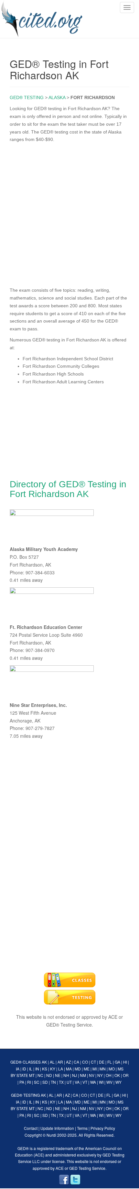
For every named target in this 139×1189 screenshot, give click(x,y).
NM (83, 1075)
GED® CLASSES (25, 1062)
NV (91, 1075)
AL (52, 1062)
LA (60, 1068)
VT (84, 1082)
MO (112, 1068)
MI (94, 1068)
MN (103, 1068)
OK (117, 1075)
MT (32, 1075)
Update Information (57, 1128)
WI (101, 1082)
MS (120, 1068)
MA (69, 1068)
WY (118, 1082)
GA (117, 1062)
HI (125, 1062)
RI (29, 1082)
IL (30, 1068)
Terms (82, 1128)
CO (85, 1062)
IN (37, 1068)
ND (49, 1075)
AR (60, 1062)
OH (109, 1075)
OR (126, 1075)
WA (93, 1082)
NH (66, 1075)
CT (93, 1062)
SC (36, 1082)
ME (87, 1068)
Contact (30, 1128)
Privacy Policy (103, 1128)
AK (44, 1062)
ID (24, 1068)
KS (44, 1068)
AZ (68, 1062)
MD (78, 1068)
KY (52, 1068)
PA (21, 1082)
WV (109, 1082)
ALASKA (56, 97)
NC (40, 1075)
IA (17, 1068)
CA (76, 1062)
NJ (74, 1075)
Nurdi (51, 1135)
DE (101, 1062)
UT (69, 1082)
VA (77, 1082)
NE (57, 1075)
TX (61, 1082)
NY (100, 1075)
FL (109, 1062)
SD (45, 1082)
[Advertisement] (69, 213)
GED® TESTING (27, 97)
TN (53, 1082)
